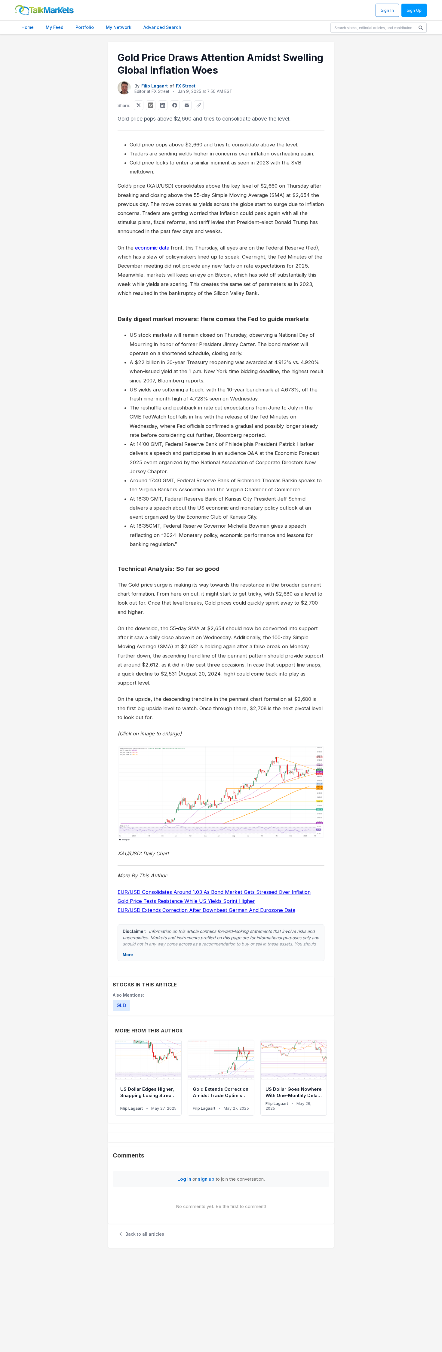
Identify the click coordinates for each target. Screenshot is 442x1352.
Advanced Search (162, 27)
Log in (184, 1179)
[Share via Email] (187, 105)
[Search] (420, 27)
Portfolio (84, 27)
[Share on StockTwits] (150, 105)
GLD (121, 1005)
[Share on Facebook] (175, 105)
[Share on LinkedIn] (162, 105)
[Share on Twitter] (138, 105)
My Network (118, 27)
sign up (206, 1179)
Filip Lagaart (154, 85)
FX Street (185, 85)
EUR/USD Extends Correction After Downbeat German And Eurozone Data (206, 910)
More (128, 954)
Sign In (387, 10)
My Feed (54, 27)
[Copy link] (199, 105)
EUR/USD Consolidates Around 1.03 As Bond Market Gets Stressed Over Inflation (214, 892)
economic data (152, 248)
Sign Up (414, 10)
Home (27, 27)
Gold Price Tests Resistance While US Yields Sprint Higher (186, 901)
